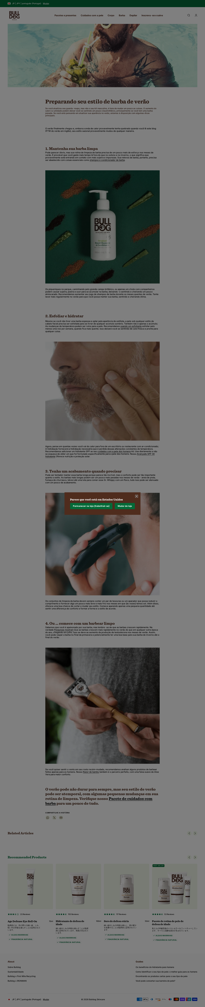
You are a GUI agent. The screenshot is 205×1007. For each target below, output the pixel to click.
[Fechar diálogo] (137, 496)
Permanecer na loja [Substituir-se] (91, 506)
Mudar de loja (125, 506)
